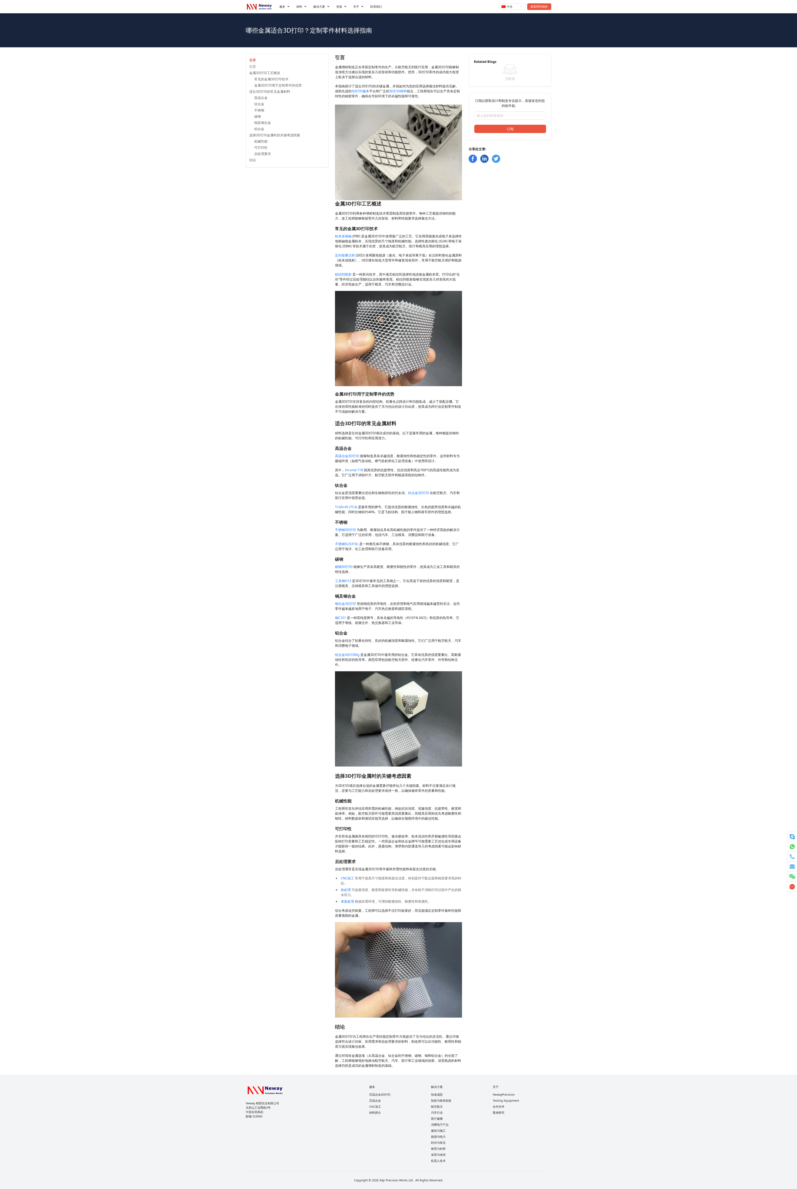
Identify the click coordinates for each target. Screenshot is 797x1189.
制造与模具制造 (441, 1100)
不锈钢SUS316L (346, 544)
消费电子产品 (440, 1125)
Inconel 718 (354, 470)
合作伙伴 (498, 1106)
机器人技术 (438, 1161)
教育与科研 (438, 1149)
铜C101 (340, 617)
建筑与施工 (438, 1131)
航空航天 (437, 1106)
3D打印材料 (398, 91)
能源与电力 (438, 1137)
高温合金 (375, 1100)
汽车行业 (437, 1113)
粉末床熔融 (343, 236)
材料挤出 (375, 1113)
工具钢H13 (343, 581)
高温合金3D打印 (347, 456)
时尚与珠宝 (438, 1143)
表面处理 (347, 901)
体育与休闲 (438, 1155)
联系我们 (376, 7)
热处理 (346, 889)
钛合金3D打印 (418, 493)
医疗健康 (437, 1119)
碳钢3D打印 (344, 566)
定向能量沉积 (345, 255)
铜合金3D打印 (345, 603)
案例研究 (498, 1113)
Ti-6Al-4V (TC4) (346, 507)
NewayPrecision (504, 1094)
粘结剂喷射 (343, 274)
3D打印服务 (360, 91)
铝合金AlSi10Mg (347, 654)
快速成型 (437, 1094)
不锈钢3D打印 (345, 529)
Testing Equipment (506, 1100)
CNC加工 (347, 878)
